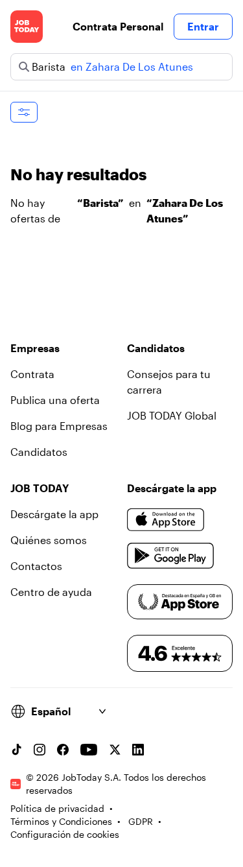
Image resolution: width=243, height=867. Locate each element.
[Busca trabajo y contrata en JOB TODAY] (26, 26)
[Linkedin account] (138, 749)
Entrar (203, 26)
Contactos (36, 566)
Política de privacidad (57, 808)
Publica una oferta (55, 400)
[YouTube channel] (88, 749)
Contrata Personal (118, 26)
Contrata (32, 374)
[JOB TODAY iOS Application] (166, 519)
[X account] (115, 749)
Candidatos (38, 451)
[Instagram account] (39, 749)
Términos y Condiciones (61, 821)
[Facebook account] (63, 749)
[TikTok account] (16, 749)
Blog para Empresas (59, 426)
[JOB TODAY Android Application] (170, 556)
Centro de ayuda (51, 592)
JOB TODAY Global (171, 415)
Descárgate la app (54, 514)
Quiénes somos (48, 540)
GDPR (140, 821)
